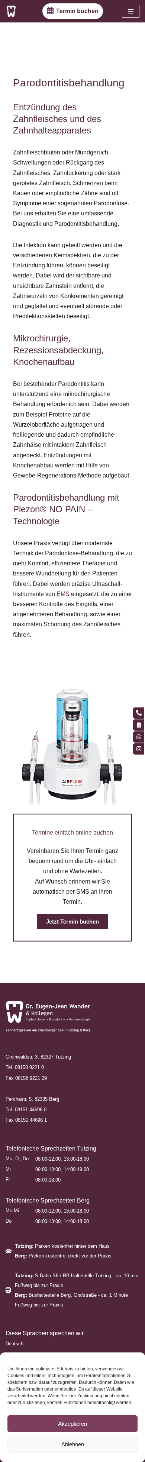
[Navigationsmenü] (130, 11)
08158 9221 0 (29, 1067)
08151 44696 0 (30, 1109)
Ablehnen (72, 1444)
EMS (63, 594)
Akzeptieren (72, 1423)
